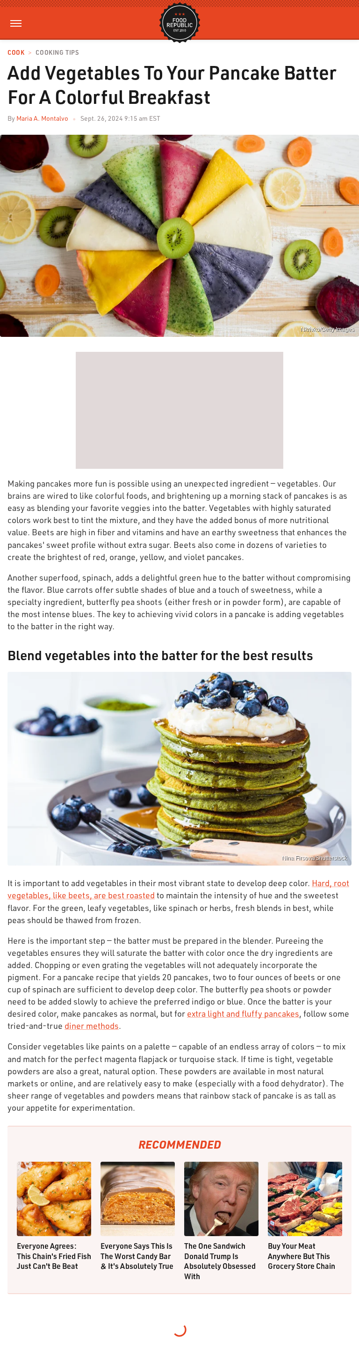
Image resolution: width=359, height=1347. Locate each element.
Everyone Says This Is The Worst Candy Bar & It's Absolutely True (137, 1256)
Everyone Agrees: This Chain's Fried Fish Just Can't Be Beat (54, 1256)
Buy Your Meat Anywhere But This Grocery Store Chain (301, 1256)
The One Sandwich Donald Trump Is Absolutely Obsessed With (220, 1261)
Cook (15, 53)
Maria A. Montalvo (42, 118)
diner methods (92, 1025)
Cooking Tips (57, 53)
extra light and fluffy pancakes (243, 1013)
